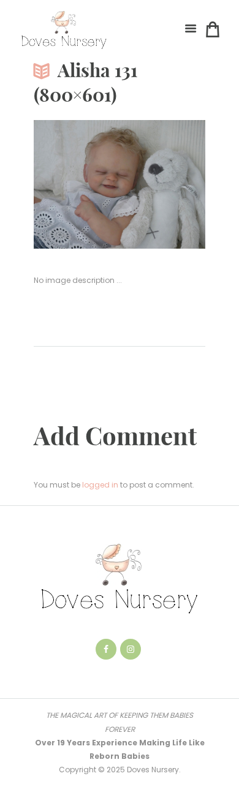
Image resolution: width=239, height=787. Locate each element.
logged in (100, 485)
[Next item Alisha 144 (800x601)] (162, 184)
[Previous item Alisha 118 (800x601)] (77, 184)
